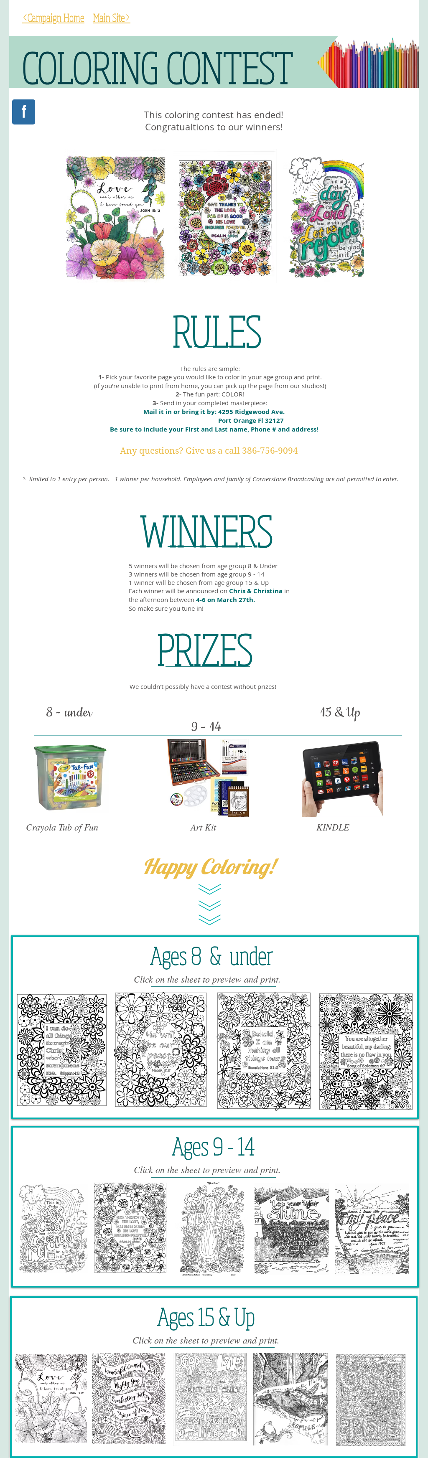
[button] (115, 216)
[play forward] (353, 216)
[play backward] (74, 216)
